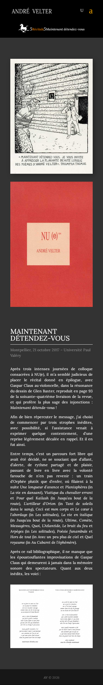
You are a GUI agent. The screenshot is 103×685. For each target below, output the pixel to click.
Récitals (38, 29)
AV (46, 677)
